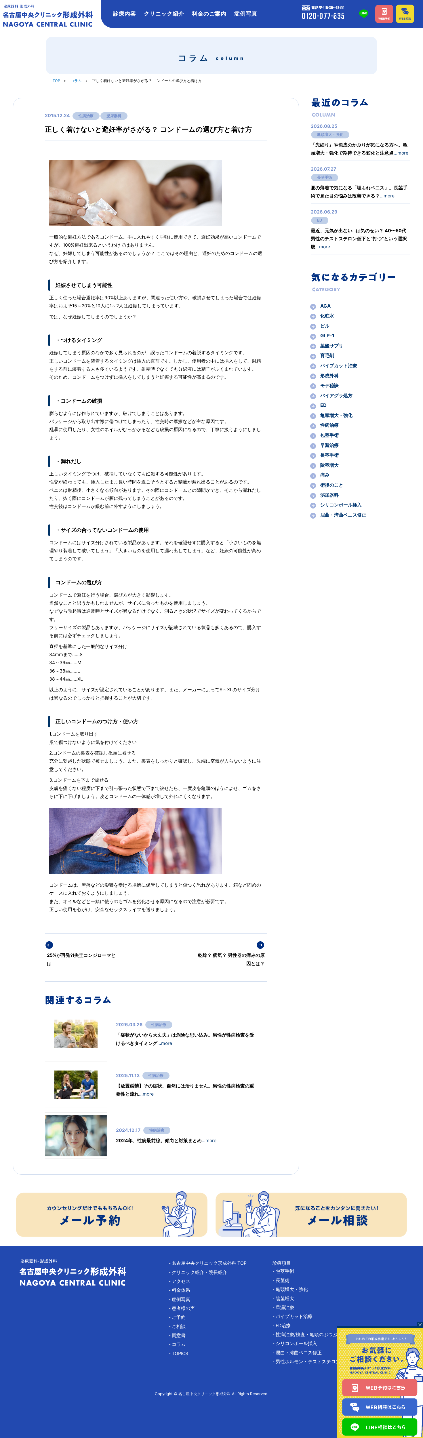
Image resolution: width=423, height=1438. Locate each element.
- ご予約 (179, 1317)
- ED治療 (284, 1325)
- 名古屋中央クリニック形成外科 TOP (210, 1263)
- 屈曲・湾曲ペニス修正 (299, 1352)
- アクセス (181, 1281)
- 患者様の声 (184, 1308)
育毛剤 (327, 355)
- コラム (179, 1344)
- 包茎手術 (285, 1271)
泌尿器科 (113, 115)
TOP (56, 81)
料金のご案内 (209, 13)
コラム (76, 81)
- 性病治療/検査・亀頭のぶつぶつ (309, 1334)
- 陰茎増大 (285, 1298)
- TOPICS (180, 1353)
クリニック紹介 (164, 13)
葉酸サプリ (331, 345)
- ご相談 (179, 1326)
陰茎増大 (329, 465)
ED (319, 220)
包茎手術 (329, 435)
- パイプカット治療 (295, 1316)
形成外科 (329, 375)
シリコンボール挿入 (341, 505)
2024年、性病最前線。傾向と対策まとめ (166, 1140)
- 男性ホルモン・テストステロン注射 (313, 1361)
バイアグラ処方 (336, 395)
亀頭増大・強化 (330, 134)
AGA (325, 306)
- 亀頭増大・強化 (292, 1289)
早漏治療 (329, 445)
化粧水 (327, 316)
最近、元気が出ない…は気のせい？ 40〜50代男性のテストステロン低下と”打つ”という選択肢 (359, 238)
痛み (324, 475)
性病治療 (86, 115)
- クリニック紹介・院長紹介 (200, 1272)
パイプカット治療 (338, 365)
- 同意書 (179, 1335)
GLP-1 (327, 335)
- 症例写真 (181, 1299)
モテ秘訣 (329, 385)
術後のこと (331, 485)
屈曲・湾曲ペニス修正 (343, 515)
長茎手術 (324, 177)
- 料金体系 (181, 1290)
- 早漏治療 (285, 1307)
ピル (324, 326)
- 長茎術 (283, 1280)
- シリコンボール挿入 (297, 1343)
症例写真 (245, 13)
